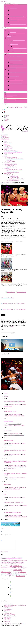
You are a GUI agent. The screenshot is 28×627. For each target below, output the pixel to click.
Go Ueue (23, 623)
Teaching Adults (13, 9)
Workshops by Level (11, 69)
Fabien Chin (6, 608)
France (19, 560)
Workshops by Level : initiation (17, 70)
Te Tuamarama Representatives (17, 39)
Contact (5, 104)
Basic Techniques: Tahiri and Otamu (18, 18)
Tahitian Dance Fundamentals (17, 17)
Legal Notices (7, 145)
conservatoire (4, 560)
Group (6, 562)
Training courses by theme (13, 54)
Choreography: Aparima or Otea (17, 60)
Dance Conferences (14, 66)
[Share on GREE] (10, 291)
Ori (11, 566)
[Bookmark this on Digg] (7, 297)
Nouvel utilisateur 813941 (15, 404)
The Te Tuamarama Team (13, 30)
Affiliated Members (14, 50)
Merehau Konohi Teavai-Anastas (17, 34)
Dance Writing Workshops (16, 61)
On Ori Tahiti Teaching (9, 3)
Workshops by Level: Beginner (17, 72)
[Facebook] (11, 584)
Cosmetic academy (8, 606)
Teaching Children (14, 10)
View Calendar (4, 551)
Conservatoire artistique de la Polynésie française (15, 605)
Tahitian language (15, 572)
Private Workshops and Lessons (14, 76)
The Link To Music (14, 22)
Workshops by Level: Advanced (17, 74)
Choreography (18, 558)
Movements (3, 565)
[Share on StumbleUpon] (7, 309)
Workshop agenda (14, 89)
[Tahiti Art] (3, 136)
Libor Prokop (13, 33)
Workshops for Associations (16, 78)
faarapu (15, 560)
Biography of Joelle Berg (12, 5)
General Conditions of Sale (16, 90)
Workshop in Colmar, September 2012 (13, 502)
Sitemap (5, 149)
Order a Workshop (11, 80)
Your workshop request (15, 82)
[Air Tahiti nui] (4, 134)
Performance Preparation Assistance (18, 68)
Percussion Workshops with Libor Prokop (14, 401)
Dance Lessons (10, 6)
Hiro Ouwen (7, 610)
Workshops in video (11, 100)
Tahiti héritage (7, 618)
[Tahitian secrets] (5, 137)
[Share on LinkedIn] (20, 291)
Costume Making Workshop (16, 65)
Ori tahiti (16, 566)
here (12, 326)
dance (11, 560)
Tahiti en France (7, 617)
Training (9, 574)
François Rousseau (8, 609)
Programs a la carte (14, 77)
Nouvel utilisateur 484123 (15, 443)
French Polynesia (24, 560)
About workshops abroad (16, 84)
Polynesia (20, 567)
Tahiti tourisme (7, 620)
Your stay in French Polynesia (17, 88)
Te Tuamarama (7, 27)
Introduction (3, 563)
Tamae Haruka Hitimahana (19, 43)
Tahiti (19, 569)
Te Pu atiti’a (12, 35)
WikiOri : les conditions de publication (13, 152)
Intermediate (20, 562)
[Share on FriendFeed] (20, 309)
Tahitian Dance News (12, 96)
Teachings (9, 37)
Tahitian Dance (10, 26)
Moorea (22, 563)
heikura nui (10, 562)
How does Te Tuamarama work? (14, 52)
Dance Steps (12, 23)
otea (20, 566)
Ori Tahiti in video (11, 101)
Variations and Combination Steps (18, 25)
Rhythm (11, 569)
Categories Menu (5, 138)
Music (7, 565)
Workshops (6, 53)
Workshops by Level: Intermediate (18, 73)
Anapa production (8, 603)
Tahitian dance (6, 572)
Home (5, 141)
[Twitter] (11, 594)
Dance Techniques (14, 56)
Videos (5, 98)
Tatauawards (7, 621)
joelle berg (12, 563)
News (5, 92)
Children (12, 558)
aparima (3, 558)
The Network (10, 38)
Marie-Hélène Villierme (9, 614)
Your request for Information (16, 81)
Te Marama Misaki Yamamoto (20, 49)
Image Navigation (11, 102)
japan (8, 563)
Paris (2, 567)
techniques (23, 572)
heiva (15, 562)
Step (15, 570)
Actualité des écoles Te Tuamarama (15, 158)
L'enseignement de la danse (10, 164)
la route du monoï (8, 613)
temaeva (2, 573)
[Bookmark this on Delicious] (8, 303)
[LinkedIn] (11, 591)
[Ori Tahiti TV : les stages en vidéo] (17, 107)
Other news (9, 97)
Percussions (6, 567)
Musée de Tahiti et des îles (10, 616)
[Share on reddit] (20, 303)
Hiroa (5, 612)
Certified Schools (14, 45)
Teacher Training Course (15, 14)
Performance (13, 567)
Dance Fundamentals (12, 15)
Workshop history (11, 93)
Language (17, 563)
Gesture (2, 562)
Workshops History (8, 440)
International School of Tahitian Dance (16, 29)
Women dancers (22, 573)
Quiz (5, 494)
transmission (15, 573)
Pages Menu (3, 1)
